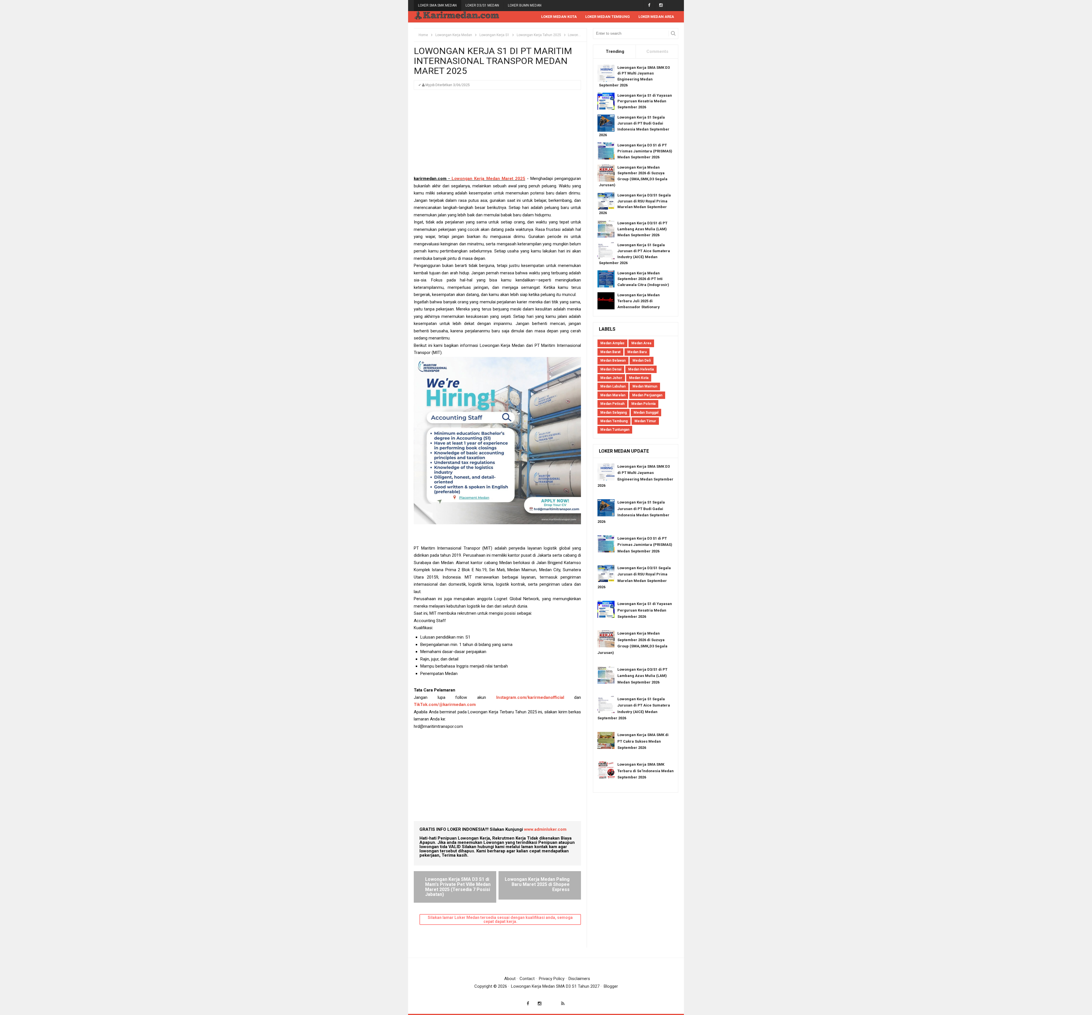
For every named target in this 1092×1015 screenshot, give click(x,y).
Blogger (611, 986)
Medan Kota (638, 378)
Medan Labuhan (613, 386)
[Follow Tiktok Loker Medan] (672, 5)
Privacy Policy (551, 978)
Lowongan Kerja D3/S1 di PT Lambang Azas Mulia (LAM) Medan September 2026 (642, 229)
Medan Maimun (644, 386)
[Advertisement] (497, 135)
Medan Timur (645, 421)
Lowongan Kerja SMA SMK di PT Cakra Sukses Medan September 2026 (643, 741)
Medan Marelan (612, 395)
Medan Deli (641, 360)
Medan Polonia (643, 404)
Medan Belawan (613, 360)
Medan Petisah (612, 404)
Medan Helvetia (641, 369)
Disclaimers (579, 978)
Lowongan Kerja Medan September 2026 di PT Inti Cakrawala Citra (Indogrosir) (643, 279)
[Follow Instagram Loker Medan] (661, 5)
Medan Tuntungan (614, 430)
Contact (527, 978)
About (510, 978)
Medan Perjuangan (647, 395)
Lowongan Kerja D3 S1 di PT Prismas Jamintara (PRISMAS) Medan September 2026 (644, 151)
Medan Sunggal (646, 413)
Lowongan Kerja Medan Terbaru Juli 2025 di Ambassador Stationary (638, 301)
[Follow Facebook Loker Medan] (649, 5)
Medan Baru (637, 352)
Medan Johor (611, 378)
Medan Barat (610, 352)
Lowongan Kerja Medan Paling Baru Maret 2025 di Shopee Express (537, 884)
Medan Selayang (613, 413)
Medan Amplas (612, 343)
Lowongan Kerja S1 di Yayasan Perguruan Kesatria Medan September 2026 (644, 101)
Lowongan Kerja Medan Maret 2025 (488, 178)
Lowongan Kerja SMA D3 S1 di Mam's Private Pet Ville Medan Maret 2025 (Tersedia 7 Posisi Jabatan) (458, 887)
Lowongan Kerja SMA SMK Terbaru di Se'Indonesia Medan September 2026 (645, 770)
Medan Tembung (614, 421)
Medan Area (641, 343)
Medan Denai (610, 369)
